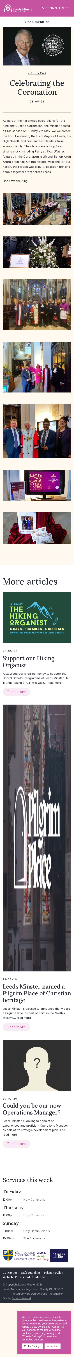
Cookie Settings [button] (32, 1346)
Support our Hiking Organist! (29, 662)
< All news (37, 73)
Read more (16, 692)
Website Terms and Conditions (24, 1277)
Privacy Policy (53, 1272)
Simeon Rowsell (21, 1298)
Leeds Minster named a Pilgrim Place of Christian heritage (37, 993)
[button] (34, 22)
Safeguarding (30, 1272)
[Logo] (19, 8)
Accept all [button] (52, 1346)
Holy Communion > (36, 1231)
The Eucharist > (34, 1238)
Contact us (10, 1272)
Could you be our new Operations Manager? (32, 1109)
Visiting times (55, 8)
